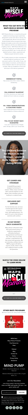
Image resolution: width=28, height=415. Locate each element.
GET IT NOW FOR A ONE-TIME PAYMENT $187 (14, 133)
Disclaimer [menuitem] (14, 360)
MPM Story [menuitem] (14, 338)
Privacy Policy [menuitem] (14, 358)
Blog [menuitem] (14, 351)
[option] (14, 322)
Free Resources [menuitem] (14, 343)
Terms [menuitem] (14, 356)
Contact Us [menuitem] (14, 354)
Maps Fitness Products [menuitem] (14, 341)
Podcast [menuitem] (14, 349)
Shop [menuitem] (14, 345)
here (13, 404)
